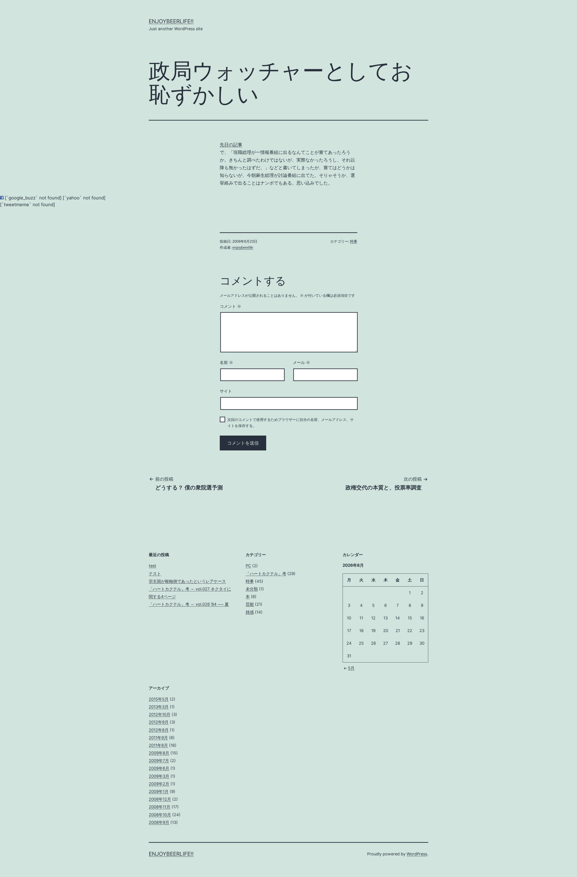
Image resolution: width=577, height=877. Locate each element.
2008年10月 (160, 814)
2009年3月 (159, 776)
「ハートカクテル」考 (266, 573)
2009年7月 (159, 760)
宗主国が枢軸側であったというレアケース (187, 581)
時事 (353, 241)
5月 (351, 668)
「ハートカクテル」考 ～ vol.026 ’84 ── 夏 (189, 604)
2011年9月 (158, 737)
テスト (155, 573)
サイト (226, 391)
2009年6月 (159, 768)
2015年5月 (159, 699)
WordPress (417, 854)
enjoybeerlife (242, 247)
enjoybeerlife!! (171, 21)
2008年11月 (159, 806)
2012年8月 (159, 730)
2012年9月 (159, 722)
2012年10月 (159, 714)
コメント (230, 306)
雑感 (250, 612)
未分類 (252, 589)
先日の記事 (231, 144)
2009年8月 (159, 753)
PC (248, 565)
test (152, 565)
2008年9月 (159, 822)
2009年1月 (159, 791)
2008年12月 (160, 799)
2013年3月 (159, 706)
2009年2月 (159, 783)
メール (301, 362)
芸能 (250, 604)
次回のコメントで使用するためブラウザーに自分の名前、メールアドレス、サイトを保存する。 (290, 423)
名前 (226, 362)
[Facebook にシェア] (2, 198)
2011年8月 (158, 745)
